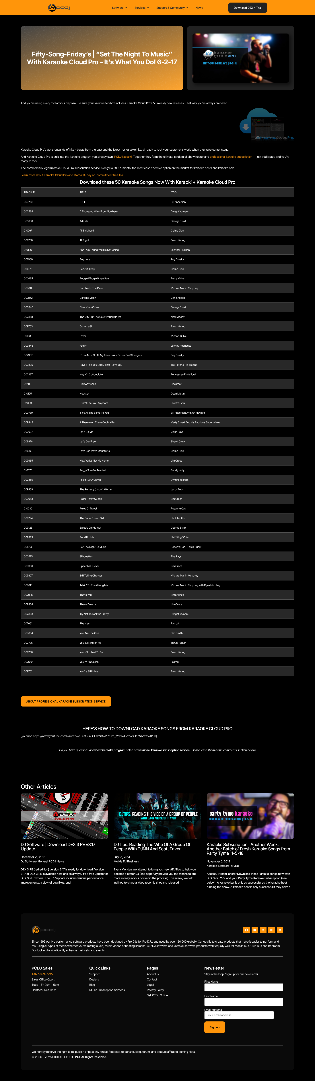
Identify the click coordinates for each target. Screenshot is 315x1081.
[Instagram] (271, 930)
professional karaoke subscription (231, 156)
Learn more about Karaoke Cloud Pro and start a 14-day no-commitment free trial (72, 175)
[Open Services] (148, 7)
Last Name (211, 996)
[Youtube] (255, 930)
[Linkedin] (280, 930)
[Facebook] (246, 930)
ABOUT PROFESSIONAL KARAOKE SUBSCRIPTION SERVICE (66, 701)
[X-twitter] (263, 930)
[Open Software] (126, 7)
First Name (211, 981)
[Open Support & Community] (187, 7)
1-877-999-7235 (42, 974)
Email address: (213, 1010)
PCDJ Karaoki (123, 156)
